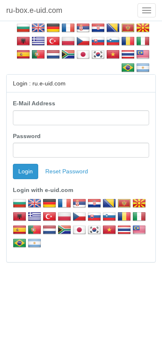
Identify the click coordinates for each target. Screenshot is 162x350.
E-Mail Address (34, 103)
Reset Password (66, 171)
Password (27, 136)
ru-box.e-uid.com (34, 10)
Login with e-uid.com (43, 190)
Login (25, 171)
